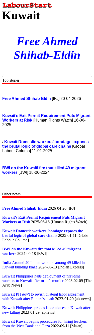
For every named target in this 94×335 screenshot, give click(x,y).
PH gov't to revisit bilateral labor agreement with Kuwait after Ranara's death (43, 296)
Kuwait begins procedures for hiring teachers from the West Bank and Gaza (44, 323)
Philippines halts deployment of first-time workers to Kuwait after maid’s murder (41, 278)
